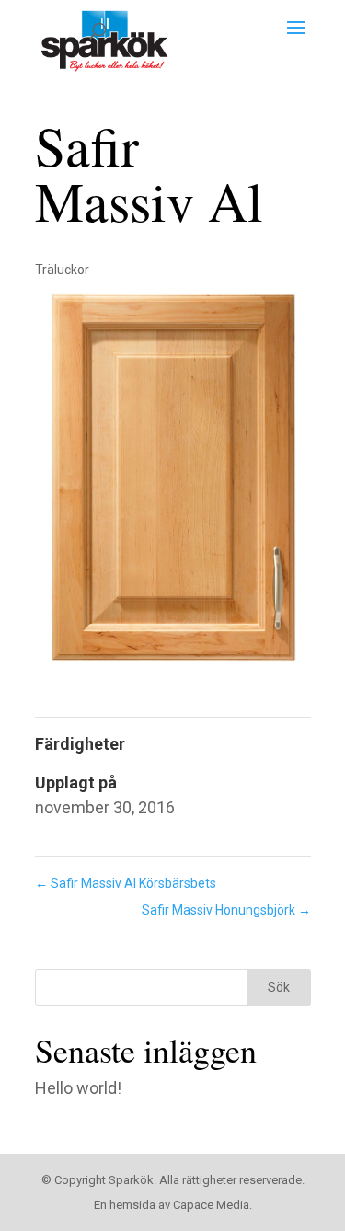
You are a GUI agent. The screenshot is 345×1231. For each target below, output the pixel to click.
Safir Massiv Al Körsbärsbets (125, 883)
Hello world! (78, 1088)
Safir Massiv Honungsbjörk (226, 910)
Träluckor (62, 269)
